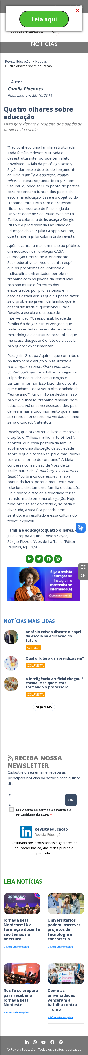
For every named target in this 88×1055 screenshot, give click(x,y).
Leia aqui (44, 19)
